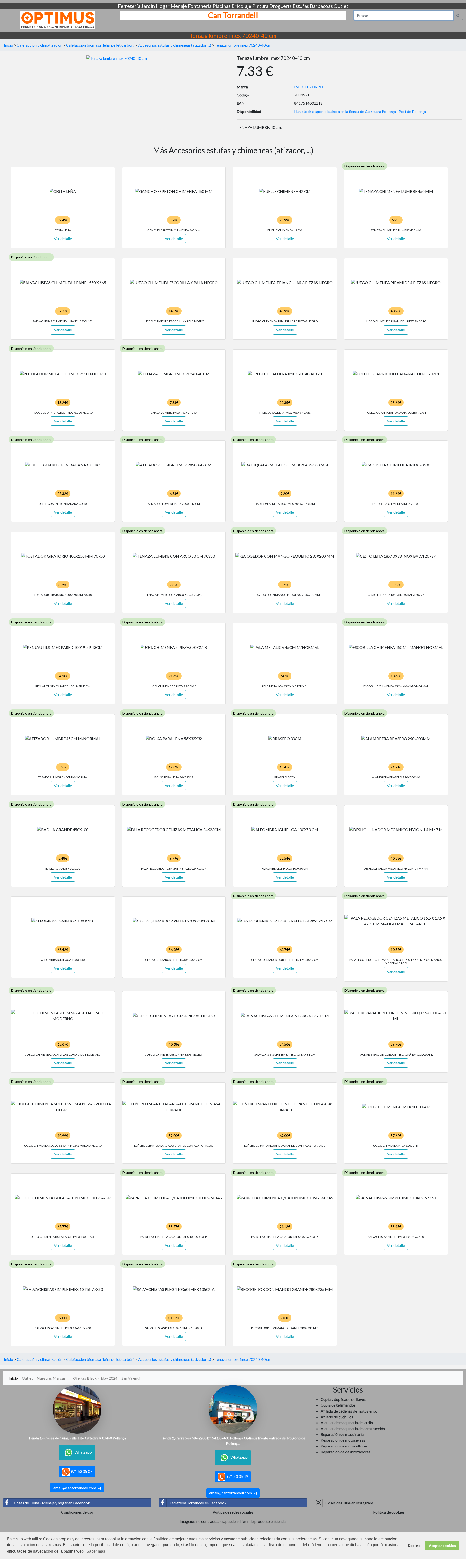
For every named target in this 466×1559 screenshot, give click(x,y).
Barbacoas (321, 6)
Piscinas (222, 6)
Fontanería (200, 6)
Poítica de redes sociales (233, 1512)
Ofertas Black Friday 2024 (95, 1378)
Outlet (341, 6)
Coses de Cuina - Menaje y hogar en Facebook (52, 1502)
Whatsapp (83, 1452)
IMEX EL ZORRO (308, 87)
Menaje (179, 6)
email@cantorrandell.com (75, 1487)
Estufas (301, 6)
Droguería (280, 6)
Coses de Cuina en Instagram (349, 1502)
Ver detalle (63, 238)
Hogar (163, 6)
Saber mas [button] (95, 1551)
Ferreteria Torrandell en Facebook (198, 1502)
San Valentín (131, 1378)
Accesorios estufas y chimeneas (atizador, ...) (174, 45)
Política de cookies (389, 1512)
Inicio (8, 45)
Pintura (260, 6)
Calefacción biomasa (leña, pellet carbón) (100, 45)
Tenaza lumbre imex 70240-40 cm (243, 45)
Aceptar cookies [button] (442, 1546)
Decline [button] (414, 1546)
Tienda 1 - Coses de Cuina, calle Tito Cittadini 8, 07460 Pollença (77, 1438)
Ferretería (129, 6)
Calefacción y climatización (39, 45)
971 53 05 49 (236, 1476)
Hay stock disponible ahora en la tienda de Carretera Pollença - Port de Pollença (360, 111)
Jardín (148, 6)
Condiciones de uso (77, 1512)
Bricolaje (241, 6)
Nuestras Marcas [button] (51, 1378)
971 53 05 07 (81, 1471)
